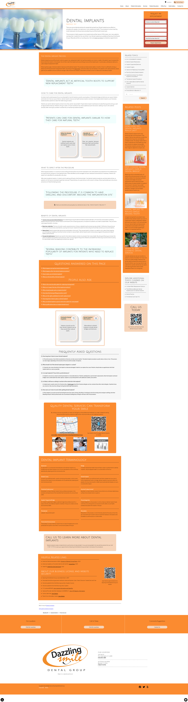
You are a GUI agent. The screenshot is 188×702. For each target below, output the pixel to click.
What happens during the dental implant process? (56, 268)
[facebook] (140, 687)
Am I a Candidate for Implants (133, 59)
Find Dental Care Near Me (133, 296)
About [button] (127, 6)
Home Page (72, 564)
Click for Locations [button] (31, 627)
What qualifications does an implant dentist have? (56, 304)
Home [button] (121, 6)
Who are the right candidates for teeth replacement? (57, 296)
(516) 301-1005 (102, 657)
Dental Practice (130, 294)
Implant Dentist (130, 87)
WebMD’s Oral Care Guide (54, 566)
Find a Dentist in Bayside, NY (133, 90)
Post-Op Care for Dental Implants (134, 72)
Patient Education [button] (154, 6)
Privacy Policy (41, 687)
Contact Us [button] (180, 6)
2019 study (71, 384)
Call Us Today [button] (179, 2)
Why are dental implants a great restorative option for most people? (61, 301)
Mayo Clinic (77, 68)
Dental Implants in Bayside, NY (98, 205)
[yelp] (147, 687)
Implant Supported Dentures (133, 64)
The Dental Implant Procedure (134, 79)
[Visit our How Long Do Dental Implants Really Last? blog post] (136, 124)
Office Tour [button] (163, 6)
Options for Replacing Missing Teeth (135, 69)
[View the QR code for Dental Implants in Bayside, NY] (98, 430)
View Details (55, 593)
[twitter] (144, 687)
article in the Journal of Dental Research (53, 219)
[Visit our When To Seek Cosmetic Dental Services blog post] (136, 246)
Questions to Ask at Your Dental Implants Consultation (134, 75)
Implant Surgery (130, 67)
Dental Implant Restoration (133, 62)
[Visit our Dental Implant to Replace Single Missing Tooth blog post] (136, 207)
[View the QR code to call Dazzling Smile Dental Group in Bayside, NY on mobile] (136, 324)
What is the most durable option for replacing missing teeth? (58, 284)
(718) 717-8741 (98, 38)
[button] (2, 699)
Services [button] (145, 6)
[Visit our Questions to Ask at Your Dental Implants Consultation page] (80, 450)
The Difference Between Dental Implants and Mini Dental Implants (135, 289)
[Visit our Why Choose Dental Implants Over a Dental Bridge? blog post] (136, 165)
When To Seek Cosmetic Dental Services (133, 250)
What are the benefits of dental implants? (54, 277)
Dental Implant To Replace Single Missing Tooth (134, 211)
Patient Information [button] (136, 6)
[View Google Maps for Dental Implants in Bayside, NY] (67, 433)
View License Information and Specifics (63, 588)
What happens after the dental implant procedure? (56, 271)
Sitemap (46, 687)
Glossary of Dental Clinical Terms (69, 561)
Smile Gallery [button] (172, 6)
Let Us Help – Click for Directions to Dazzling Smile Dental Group (67, 435)
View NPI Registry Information (77, 591)
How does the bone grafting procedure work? (55, 293)
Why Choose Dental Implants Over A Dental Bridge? (135, 169)
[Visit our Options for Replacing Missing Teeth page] (59, 450)
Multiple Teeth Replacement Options (135, 286)
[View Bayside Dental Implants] (31, 49)
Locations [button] (169, 2)
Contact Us (157, 627)
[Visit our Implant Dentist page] (101, 450)
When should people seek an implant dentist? (54, 290)
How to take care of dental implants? (52, 274)
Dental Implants (50, 605)
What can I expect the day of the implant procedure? (56, 287)
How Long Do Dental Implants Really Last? (133, 128)
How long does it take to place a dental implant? (55, 298)
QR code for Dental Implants (46, 608)
